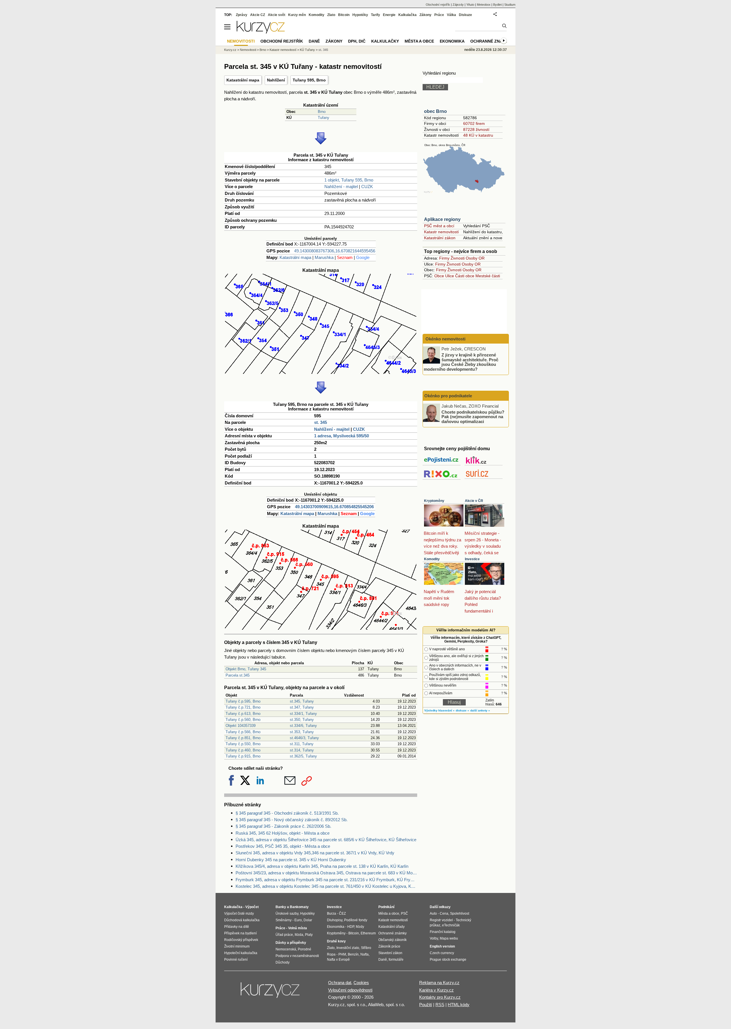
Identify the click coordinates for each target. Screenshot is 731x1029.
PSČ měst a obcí (439, 226)
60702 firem (474, 123)
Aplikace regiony (442, 219)
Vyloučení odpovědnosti (350, 990)
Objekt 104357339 (241, 725)
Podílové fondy (355, 920)
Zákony (425, 15)
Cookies (361, 982)
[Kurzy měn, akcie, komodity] (271, 992)
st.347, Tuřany (302, 707)
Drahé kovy (336, 941)
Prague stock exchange (448, 960)
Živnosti (458, 258)
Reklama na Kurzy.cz (439, 982)
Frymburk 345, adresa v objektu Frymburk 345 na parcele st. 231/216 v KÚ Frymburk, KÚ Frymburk (326, 879)
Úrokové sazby (287, 914)
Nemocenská (286, 949)
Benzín (353, 954)
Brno (322, 111)
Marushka (324, 257)
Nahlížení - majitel (341, 186)
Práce (439, 15)
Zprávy (241, 15)
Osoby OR (475, 258)
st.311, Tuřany (302, 744)
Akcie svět (276, 15)
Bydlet (497, 4)
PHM (342, 954)
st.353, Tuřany (302, 732)
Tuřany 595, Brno (309, 80)
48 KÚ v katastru (478, 135)
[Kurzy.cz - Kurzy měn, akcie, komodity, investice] (261, 31)
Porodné (304, 949)
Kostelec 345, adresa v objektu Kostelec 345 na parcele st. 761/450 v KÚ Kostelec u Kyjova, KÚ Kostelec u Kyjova (326, 886)
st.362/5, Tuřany (303, 756)
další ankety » (480, 710)
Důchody (283, 962)
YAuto (470, 4)
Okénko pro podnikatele (448, 395)
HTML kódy (458, 1004)
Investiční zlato (347, 948)
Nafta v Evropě (338, 960)
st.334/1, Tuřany (303, 713)
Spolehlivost (459, 914)
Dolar (308, 920)
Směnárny (284, 920)
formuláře (396, 960)
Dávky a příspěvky (291, 943)
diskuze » (462, 710)
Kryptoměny (434, 501)
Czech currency (442, 953)
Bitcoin (344, 15)
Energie (389, 15)
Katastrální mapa (242, 80)
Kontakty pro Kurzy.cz (440, 997)
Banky (281, 907)
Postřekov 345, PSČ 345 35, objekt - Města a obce (283, 846)
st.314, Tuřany (302, 750)
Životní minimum (237, 946)
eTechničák (451, 925)
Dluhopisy (334, 920)
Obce (439, 276)
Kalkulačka (407, 15)
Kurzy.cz (230, 49)
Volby (434, 938)
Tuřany (323, 117)
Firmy (444, 258)
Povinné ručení (236, 960)
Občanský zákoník (392, 940)
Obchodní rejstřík (438, 4)
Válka (451, 15)
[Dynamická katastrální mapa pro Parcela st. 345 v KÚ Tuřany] (320, 372)
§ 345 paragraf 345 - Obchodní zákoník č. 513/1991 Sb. (287, 813)
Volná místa (297, 928)
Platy (309, 935)
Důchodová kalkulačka (242, 920)
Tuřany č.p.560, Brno (243, 719)
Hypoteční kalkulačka (240, 953)
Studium (509, 4)
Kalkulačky (385, 41)
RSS (439, 1004)
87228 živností (476, 129)
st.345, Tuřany (302, 701)
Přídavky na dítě (236, 927)
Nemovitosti (248, 49)
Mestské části (487, 276)
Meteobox (484, 4)
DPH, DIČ (357, 41)
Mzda (299, 935)
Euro (298, 920)
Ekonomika (452, 41)
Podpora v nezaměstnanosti (297, 956)
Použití (425, 1004)
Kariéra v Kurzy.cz (436, 990)
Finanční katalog (442, 932)
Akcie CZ (257, 15)
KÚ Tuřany (307, 49)
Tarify (375, 15)
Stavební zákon (390, 953)
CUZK (367, 186)
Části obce (464, 276)
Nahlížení (276, 80)
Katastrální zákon (439, 238)
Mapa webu (449, 938)
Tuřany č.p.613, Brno (243, 713)
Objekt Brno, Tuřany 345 (246, 669)
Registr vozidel (441, 920)
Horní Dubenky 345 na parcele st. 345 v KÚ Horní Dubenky (291, 859)
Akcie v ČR (474, 501)
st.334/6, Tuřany (303, 725)
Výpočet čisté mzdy (239, 914)
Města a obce (419, 41)
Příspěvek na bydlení (240, 933)
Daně (314, 41)
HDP (350, 927)
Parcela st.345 (238, 675)
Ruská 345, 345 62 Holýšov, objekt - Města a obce (283, 833)
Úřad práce (284, 935)
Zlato (331, 15)
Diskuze (465, 15)
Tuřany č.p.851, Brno (243, 738)
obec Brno (435, 111)
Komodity (432, 559)
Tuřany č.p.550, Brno (243, 744)
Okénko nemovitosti (444, 338)
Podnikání (386, 907)
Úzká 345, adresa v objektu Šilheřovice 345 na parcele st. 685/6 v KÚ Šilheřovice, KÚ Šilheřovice (326, 839)
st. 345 (320, 422)
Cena (444, 914)
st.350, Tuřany (302, 719)
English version (442, 946)
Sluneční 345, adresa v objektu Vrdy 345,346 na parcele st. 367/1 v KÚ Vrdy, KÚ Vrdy (315, 852)
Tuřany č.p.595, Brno (243, 701)
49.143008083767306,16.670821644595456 (334, 250)
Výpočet (252, 907)
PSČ (404, 914)
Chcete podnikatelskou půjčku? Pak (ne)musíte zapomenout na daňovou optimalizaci (472, 416)
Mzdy (360, 927)
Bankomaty (299, 907)
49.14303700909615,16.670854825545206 (334, 506)
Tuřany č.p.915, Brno (243, 756)
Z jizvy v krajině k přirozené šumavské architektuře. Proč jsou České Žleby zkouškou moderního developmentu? (461, 362)
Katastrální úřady (391, 927)
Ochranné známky (490, 41)
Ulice (449, 276)
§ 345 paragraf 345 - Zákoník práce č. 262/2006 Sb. (283, 826)
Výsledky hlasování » (439, 710)
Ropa (331, 954)
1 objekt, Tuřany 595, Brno (348, 180)
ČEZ (342, 914)
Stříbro (366, 948)
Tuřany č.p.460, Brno (243, 750)
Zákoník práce (389, 946)
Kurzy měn (297, 15)
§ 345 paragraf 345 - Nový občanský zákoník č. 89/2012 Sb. (292, 819)
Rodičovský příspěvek (241, 940)
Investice (472, 559)
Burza (331, 914)
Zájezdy (458, 4)
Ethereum (368, 933)
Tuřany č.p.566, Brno (243, 732)
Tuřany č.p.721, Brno (243, 707)
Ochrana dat (339, 982)
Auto (433, 914)
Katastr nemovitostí (441, 232)
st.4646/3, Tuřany (304, 738)
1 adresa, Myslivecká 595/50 (341, 435)
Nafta (364, 954)
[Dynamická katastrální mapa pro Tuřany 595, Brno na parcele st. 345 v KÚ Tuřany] (320, 628)
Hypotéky (360, 15)
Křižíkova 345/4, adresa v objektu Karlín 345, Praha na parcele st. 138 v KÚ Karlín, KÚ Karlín (322, 866)
